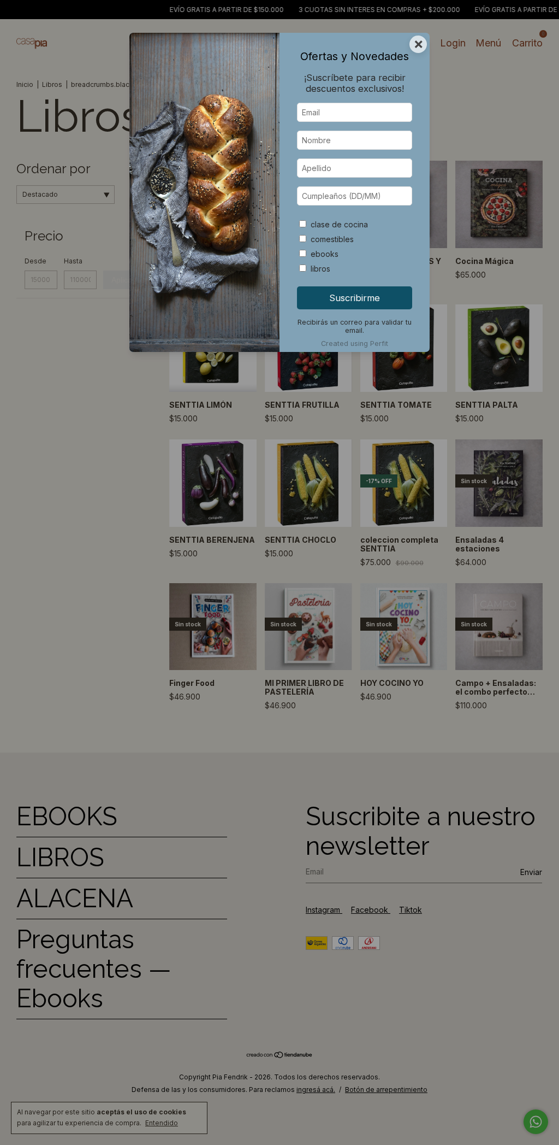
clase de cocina (339, 224)
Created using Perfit (354, 343)
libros (320, 268)
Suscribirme (354, 297)
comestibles (332, 239)
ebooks (324, 254)
